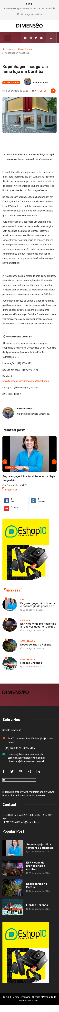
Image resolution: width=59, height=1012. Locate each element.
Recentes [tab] (13, 590)
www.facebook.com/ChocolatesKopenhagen (25, 381)
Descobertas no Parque (35, 644)
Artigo (10, 468)
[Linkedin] (41, 37)
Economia (25, 620)
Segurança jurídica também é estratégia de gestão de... (38, 604)
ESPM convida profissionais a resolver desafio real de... (38, 625)
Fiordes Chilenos (31, 662)
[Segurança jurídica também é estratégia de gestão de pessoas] (12, 848)
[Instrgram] (31, 37)
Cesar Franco (25, 49)
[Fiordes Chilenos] (12, 907)
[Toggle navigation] (7, 37)
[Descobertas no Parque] (12, 887)
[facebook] (25, 37)
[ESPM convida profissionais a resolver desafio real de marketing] (12, 868)
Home (10, 49)
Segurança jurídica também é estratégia (40, 845)
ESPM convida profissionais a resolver (35, 866)
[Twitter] (36, 37)
